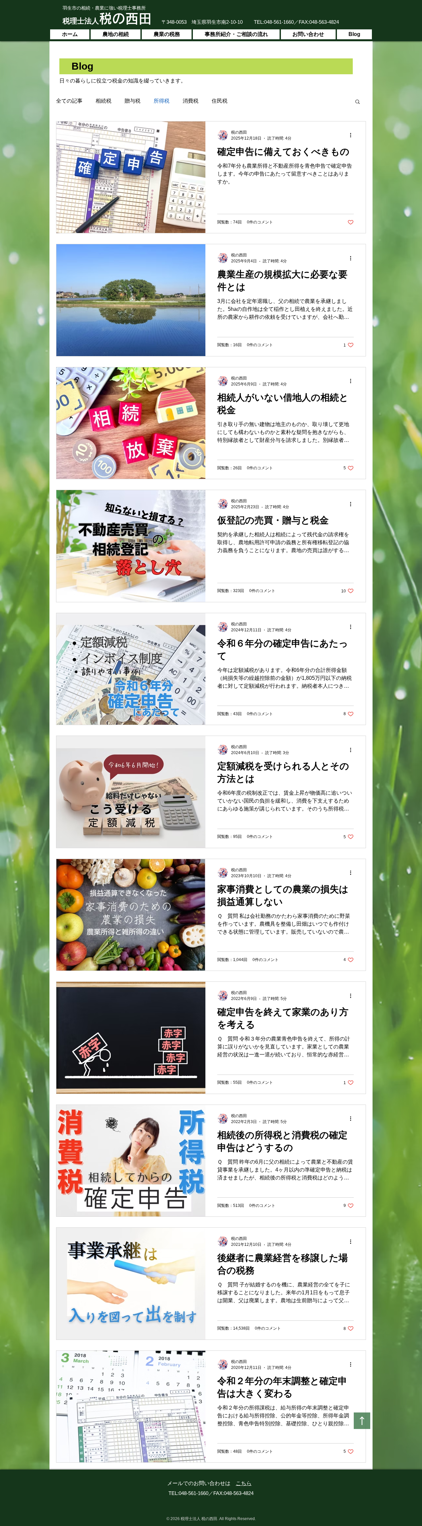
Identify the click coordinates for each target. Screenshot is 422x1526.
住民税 (219, 101)
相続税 (103, 101)
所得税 (161, 101)
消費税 (190, 101)
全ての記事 (69, 101)
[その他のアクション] (353, 135)
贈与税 (132, 101)
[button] (357, 102)
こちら (244, 1483)
